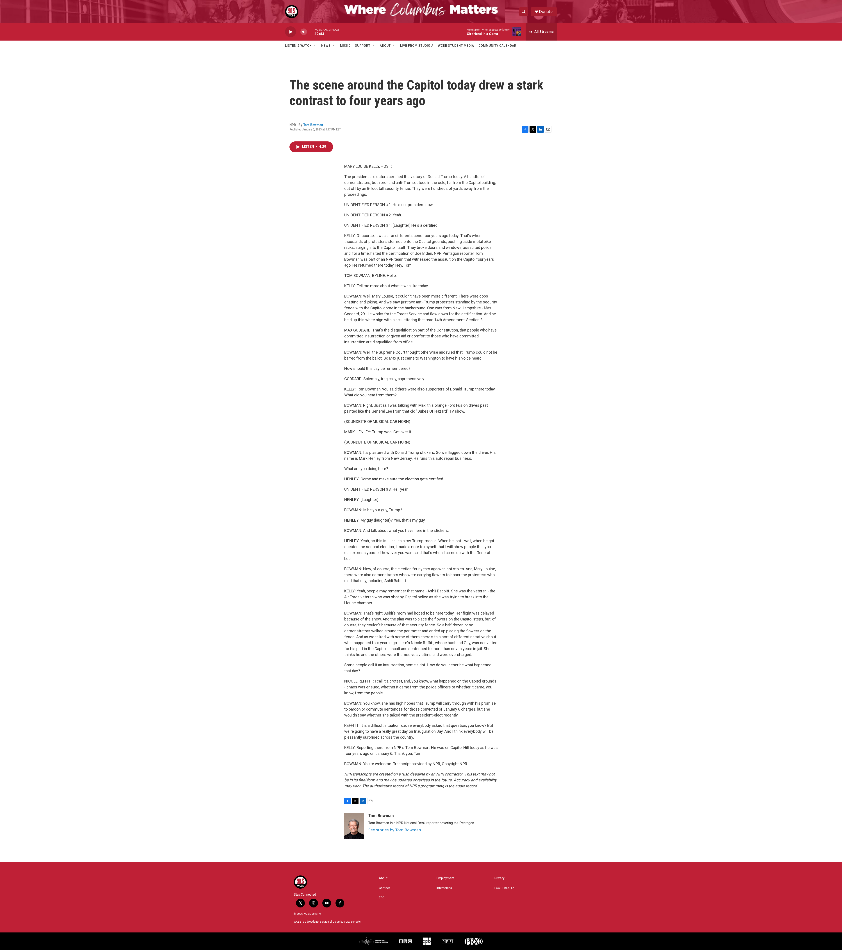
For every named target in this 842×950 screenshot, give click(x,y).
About (385, 45)
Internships (444, 888)
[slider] (310, 31)
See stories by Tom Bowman (394, 829)
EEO (382, 898)
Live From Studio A (416, 45)
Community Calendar (497, 45)
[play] (290, 31)
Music (345, 45)
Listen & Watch (298, 45)
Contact (384, 888)
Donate (546, 11)
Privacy (499, 878)
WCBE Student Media (456, 45)
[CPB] (427, 941)
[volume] (303, 32)
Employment (445, 878)
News (326, 45)
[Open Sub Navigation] (315, 45)
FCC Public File (504, 888)
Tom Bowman (313, 125)
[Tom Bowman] (354, 826)
